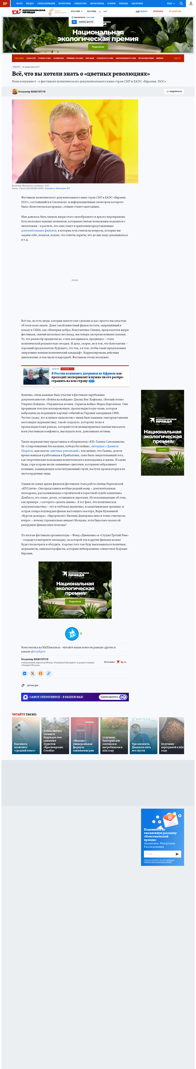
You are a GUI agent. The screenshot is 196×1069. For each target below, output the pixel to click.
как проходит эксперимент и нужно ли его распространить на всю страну (87, 377)
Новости (31, 58)
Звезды (123, 3)
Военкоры (59, 58)
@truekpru (38, 651)
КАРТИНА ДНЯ (32, 685)
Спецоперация (46, 3)
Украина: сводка (74, 58)
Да (74, 22)
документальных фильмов (39, 230)
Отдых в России (105, 58)
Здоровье (137, 3)
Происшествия (146, 58)
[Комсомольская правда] (28, 11)
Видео (30, 3)
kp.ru (123, 662)
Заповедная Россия (126, 58)
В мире (111, 3)
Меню (5, 3)
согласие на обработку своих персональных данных (159, 861)
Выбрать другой (86, 22)
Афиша (159, 58)
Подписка (175, 11)
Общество (80, 3)
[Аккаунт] (191, 3)
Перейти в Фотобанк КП (57, 188)
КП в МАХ (90, 58)
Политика (65, 3)
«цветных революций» (64, 451)
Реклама (158, 11)
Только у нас (44, 58)
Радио (144, 11)
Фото (19, 3)
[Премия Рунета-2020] (55, 11)
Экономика (97, 3)
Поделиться (175, 91)
